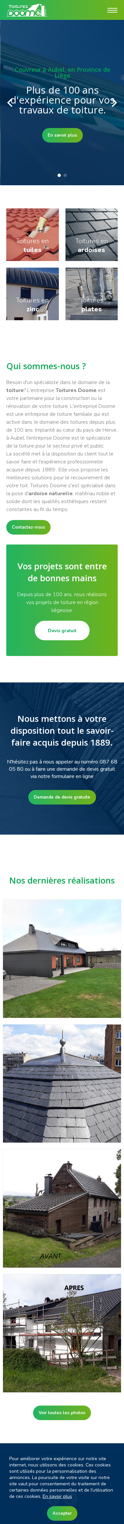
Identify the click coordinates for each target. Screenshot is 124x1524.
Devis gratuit (62, 631)
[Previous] (10, 102)
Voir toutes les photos (62, 1413)
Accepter (62, 1513)
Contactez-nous (28, 527)
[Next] (113, 102)
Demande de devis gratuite (62, 797)
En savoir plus (62, 135)
